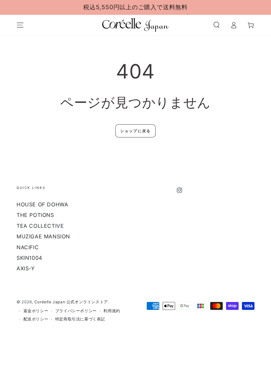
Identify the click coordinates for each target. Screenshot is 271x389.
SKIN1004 (29, 257)
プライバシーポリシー (76, 310)
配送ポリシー (36, 318)
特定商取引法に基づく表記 (80, 318)
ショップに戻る (135, 131)
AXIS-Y (26, 268)
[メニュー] (20, 25)
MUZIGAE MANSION (43, 236)
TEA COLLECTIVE (40, 226)
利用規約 (111, 310)
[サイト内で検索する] (216, 25)
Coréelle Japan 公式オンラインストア (71, 301)
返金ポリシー (36, 310)
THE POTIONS (35, 215)
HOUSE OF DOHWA (42, 204)
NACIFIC (28, 247)
